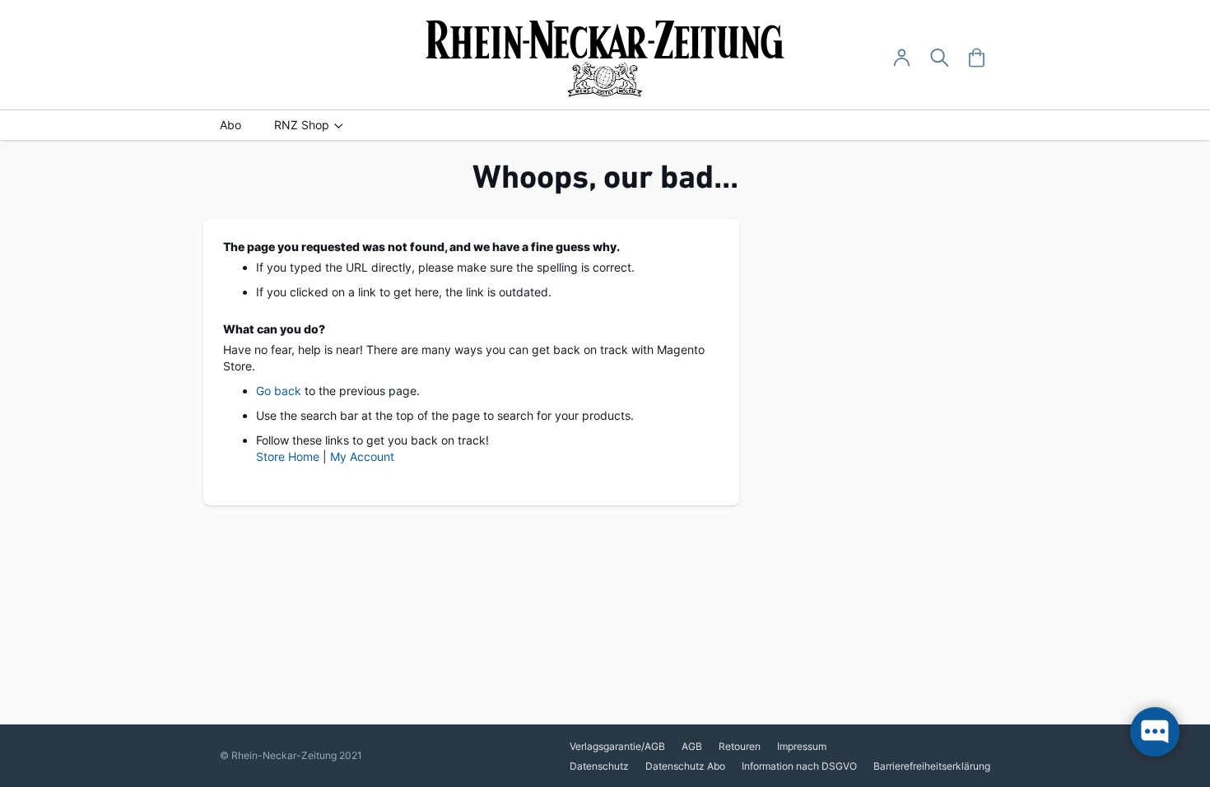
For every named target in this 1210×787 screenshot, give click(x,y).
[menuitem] (230, 125)
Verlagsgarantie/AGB (617, 746)
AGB (692, 746)
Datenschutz (599, 766)
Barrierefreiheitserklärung (931, 766)
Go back (278, 391)
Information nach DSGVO (799, 766)
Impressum (801, 746)
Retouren (740, 746)
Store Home (287, 456)
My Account (362, 456)
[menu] (605, 125)
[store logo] (605, 58)
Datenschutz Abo (685, 766)
